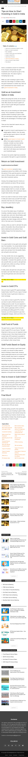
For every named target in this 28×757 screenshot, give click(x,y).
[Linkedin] (20, 21)
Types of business (6, 448)
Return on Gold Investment (11, 50)
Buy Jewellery (8, 51)
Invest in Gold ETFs (9, 55)
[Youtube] (22, 745)
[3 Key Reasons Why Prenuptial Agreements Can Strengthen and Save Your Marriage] (5, 695)
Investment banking (6, 431)
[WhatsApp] (17, 21)
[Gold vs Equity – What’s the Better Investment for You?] (5, 523)
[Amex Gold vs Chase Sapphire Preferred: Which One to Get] (5, 516)
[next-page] (5, 528)
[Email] (23, 21)
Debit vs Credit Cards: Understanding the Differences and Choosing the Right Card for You (18, 540)
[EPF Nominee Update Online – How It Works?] (5, 633)
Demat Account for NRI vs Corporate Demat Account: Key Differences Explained (18, 570)
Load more (13, 576)
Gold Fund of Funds (10, 56)
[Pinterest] (14, 21)
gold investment (8, 169)
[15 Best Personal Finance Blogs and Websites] (5, 640)
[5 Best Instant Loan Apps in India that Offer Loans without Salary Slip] (5, 618)
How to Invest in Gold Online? (12, 60)
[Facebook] (7, 21)
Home (2, 6)
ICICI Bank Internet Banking (10, 597)
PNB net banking (19, 442)
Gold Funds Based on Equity (12, 58)
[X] (10, 21)
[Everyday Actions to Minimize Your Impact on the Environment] (5, 702)
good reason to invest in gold (16, 139)
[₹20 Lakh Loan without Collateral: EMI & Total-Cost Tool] (5, 548)
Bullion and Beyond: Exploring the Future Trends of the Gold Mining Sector (17, 494)
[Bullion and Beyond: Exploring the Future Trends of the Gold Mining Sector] (5, 494)
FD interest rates (6, 458)
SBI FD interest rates (19, 458)
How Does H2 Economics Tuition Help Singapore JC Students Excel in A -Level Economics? (18, 687)
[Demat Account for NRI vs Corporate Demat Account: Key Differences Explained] (5, 571)
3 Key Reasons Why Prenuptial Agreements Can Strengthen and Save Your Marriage (17, 695)
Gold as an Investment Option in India (14, 48)
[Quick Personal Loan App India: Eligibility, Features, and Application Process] (5, 563)
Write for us (4, 455)
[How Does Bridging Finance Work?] (5, 625)
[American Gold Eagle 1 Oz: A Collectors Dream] (5, 509)
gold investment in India (10, 87)
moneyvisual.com (12, 752)
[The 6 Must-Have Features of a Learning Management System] (5, 680)
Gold (6, 6)
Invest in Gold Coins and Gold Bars (13, 53)
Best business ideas (19, 425)
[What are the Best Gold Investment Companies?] (5, 501)
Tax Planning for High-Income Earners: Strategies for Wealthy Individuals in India (17, 610)
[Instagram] (8, 745)
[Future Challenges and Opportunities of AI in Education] (5, 672)
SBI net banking (18, 445)
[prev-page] (2, 528)
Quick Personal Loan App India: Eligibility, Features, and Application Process (18, 563)
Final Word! (8, 62)
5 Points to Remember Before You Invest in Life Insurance (7, 474)
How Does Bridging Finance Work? (17, 623)
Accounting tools (6, 425)
